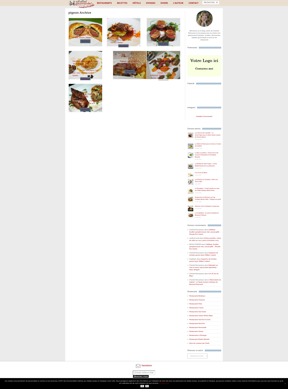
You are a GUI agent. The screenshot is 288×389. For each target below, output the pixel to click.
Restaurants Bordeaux (197, 296)
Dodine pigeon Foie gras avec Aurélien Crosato (163, 29)
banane (160, 73)
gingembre (93, 101)
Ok (142, 386)
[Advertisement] (205, 94)
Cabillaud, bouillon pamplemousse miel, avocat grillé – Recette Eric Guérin (204, 232)
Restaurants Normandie (197, 327)
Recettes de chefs (161, 37)
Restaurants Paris (195, 304)
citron (82, 101)
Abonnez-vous (141, 376)
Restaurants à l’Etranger (198, 335)
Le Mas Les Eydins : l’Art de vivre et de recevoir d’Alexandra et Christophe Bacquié (206, 155)
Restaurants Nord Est (197, 323)
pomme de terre (89, 103)
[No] (285, 383)
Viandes (82, 37)
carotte (82, 70)
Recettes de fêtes (165, 75)
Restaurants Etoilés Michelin (199, 339)
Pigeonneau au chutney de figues (85, 95)
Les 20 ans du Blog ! (201, 172)
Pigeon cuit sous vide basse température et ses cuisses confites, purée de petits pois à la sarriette (123, 32)
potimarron (154, 75)
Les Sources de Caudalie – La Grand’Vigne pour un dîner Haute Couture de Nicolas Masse (207, 135)
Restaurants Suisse (196, 331)
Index (89, 35)
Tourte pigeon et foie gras (85, 29)
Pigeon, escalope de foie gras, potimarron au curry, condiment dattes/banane (163, 65)
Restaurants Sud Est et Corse (199, 319)
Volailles (88, 37)
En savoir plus (164, 383)
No (147, 386)
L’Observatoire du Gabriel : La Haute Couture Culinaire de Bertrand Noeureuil (205, 282)
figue (86, 101)
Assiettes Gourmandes (204, 116)
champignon (162, 35)
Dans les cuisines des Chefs (199, 343)
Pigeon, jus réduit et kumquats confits (130, 62)
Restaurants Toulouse (197, 300)
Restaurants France (196, 308)
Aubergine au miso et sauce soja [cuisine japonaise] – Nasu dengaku (203, 267)
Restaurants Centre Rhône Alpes (201, 315)
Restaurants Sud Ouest (197, 312)
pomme (80, 103)
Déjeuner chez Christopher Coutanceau (207, 206)
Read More (85, 41)
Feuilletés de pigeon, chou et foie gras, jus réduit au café (85, 63)
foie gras (83, 35)
